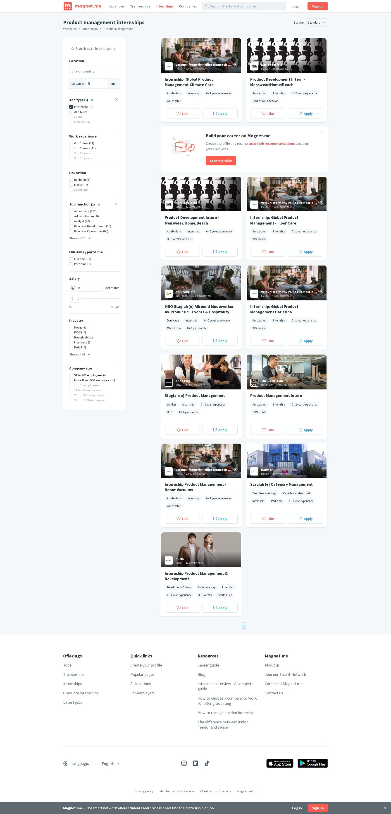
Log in (296, 6)
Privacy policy (144, 791)
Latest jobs (72, 702)
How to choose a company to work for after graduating (227, 701)
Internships (165, 6)
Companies (188, 6)
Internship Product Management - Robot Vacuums (195, 487)
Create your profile (146, 665)
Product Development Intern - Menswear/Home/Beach (277, 82)
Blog (201, 674)
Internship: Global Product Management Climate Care (189, 82)
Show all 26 (77, 238)
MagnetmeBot (247, 791)
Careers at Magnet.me (284, 683)
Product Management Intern (276, 395)
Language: (80, 763)
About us (272, 665)
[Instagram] (184, 763)
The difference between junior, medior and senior (223, 724)
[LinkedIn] (195, 763)
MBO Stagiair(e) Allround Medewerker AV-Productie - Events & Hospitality (199, 309)
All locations (140, 683)
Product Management (118, 29)
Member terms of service (177, 791)
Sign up (318, 6)
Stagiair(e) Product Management (195, 395)
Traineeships (140, 6)
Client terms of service (215, 791)
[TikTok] (207, 763)
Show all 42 (77, 354)
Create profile (221, 160)
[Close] (385, 808)
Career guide (208, 665)
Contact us (274, 693)
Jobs (67, 665)
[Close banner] (322, 132)
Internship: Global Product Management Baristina (274, 309)
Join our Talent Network (285, 674)
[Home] (82, 6)
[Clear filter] (116, 100)
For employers (142, 693)
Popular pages (142, 674)
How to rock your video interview (226, 712)
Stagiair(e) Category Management (281, 484)
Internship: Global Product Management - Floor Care (274, 220)
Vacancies (117, 6)
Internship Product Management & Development (196, 576)
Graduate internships (80, 693)
